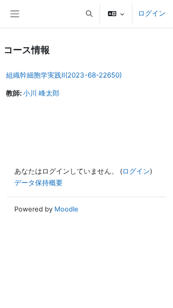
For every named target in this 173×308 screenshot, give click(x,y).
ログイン (152, 13)
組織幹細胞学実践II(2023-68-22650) (64, 75)
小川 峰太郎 (41, 93)
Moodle (66, 209)
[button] (89, 14)
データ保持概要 (38, 183)
